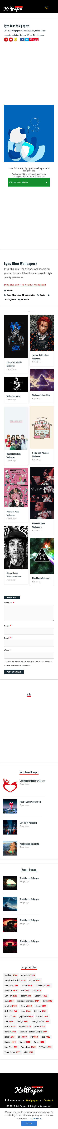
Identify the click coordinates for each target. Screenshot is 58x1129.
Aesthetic (11, 975)
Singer (25, 1042)
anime (27, 985)
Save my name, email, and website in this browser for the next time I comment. (28, 663)
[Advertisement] (29, 74)
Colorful (41, 996)
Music (10, 290)
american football (15, 980)
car (25, 991)
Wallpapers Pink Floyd (41, 395)
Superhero (28, 1047)
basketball (43, 985)
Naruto (10, 1032)
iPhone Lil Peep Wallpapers (38, 525)
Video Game (12, 1052)
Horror (10, 1016)
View (28, 1052)
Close (29, 1123)
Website (7, 650)
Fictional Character (28, 1001)
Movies (25, 1027)
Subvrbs (25, 299)
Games (26, 1006)
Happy (41, 1006)
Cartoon (11, 996)
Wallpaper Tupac (13, 396)
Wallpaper (32, 1100)
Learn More (36, 1118)
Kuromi (42, 1016)
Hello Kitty (11, 1011)
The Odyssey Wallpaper (29, 878)
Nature (9, 1037)
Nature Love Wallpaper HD (31, 801)
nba (22, 1037)
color (26, 996)
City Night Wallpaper (28, 822)
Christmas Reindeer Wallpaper (32, 780)
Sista (42, 295)
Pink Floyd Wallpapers (41, 578)
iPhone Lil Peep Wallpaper (12, 513)
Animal (34, 980)
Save (35, 40)
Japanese (26, 1016)
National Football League (33, 1032)
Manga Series (40, 1021)
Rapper (10, 1042)
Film (47, 1001)
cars (37, 991)
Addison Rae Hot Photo (29, 843)
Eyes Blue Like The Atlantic (21, 295)
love (9, 1021)
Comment (9, 602)
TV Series (45, 1047)
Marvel (10, 1027)
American (28, 975)
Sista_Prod (10, 299)
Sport (39, 1042)
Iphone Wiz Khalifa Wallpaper (14, 364)
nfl (34, 1037)
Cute (9, 1001)
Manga (22, 1021)
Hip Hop (40, 1011)
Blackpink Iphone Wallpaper (13, 455)
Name (7, 625)
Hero (25, 1011)
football (11, 1006)
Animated (11, 985)
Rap (46, 1037)
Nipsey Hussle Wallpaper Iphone (13, 574)
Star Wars (11, 1047)
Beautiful (11, 991)
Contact (48, 1100)
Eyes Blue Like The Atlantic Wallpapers (25, 284)
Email (7, 637)
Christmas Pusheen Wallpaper (40, 454)
